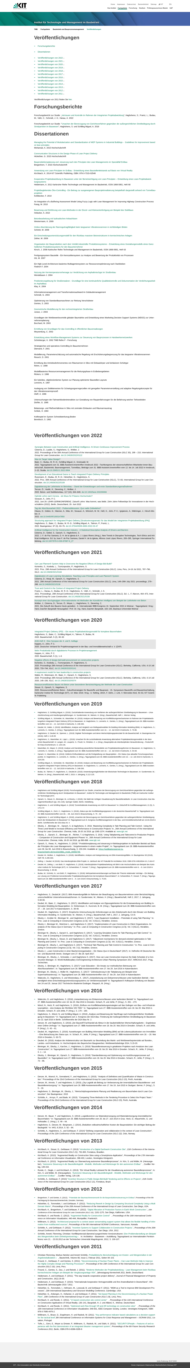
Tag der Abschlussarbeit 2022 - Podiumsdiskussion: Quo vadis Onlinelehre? (68, 508)
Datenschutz (131, 4)
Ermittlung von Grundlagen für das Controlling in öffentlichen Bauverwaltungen (68, 329)
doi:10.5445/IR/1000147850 (52, 516)
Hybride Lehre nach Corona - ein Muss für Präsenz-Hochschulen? (64, 496)
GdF (171, 8)
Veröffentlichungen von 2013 (50, 87)
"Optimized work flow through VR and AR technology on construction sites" (103, 1306)
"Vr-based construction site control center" (88, 1300)
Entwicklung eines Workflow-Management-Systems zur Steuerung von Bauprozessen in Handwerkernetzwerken (83, 337)
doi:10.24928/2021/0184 (51, 572)
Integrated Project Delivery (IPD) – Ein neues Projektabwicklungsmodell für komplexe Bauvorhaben (78, 631)
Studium (142, 8)
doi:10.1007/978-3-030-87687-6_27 (57, 541)
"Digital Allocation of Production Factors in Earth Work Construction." (117, 1210)
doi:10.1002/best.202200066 (94, 492)
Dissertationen (44, 52)
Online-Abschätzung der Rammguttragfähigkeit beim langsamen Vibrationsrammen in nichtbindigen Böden (80, 227)
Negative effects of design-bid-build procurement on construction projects (67, 660)
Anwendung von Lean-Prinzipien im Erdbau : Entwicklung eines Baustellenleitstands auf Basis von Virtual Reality (83, 170)
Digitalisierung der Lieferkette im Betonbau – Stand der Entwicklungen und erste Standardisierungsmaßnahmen (83, 486)
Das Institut (111, 8)
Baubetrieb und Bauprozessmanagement (68, 29)
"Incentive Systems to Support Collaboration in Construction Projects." (102, 1228)
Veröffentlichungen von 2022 (50, 58)
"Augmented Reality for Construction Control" (90, 1216)
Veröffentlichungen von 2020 (50, 64)
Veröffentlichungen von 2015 (50, 81)
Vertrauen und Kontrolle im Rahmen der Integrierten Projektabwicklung (93, 115)
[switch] (176, 4)
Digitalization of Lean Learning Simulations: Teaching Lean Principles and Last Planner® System (77, 576)
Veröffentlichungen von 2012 (50, 90)
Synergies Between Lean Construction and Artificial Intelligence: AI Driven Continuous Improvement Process (82, 447)
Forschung (133, 8)
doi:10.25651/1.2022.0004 (58, 470)
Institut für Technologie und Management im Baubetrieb (66, 22)
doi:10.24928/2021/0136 (49, 584)
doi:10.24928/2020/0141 (65, 668)
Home (113, 4)
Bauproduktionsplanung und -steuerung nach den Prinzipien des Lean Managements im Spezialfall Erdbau (80, 162)
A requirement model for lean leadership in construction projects (63, 672)
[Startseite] (176, 8)
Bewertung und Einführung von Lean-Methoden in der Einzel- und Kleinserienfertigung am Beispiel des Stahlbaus (83, 210)
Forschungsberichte (46, 46)
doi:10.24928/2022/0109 (54, 482)
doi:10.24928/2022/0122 (71, 455)
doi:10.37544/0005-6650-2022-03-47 (82, 526)
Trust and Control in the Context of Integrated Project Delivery (62, 588)
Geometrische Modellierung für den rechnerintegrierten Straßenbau (63, 309)
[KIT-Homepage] (20, 6)
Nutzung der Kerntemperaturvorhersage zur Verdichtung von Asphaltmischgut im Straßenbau (75, 272)
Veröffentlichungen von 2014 (50, 84)
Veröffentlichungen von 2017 (50, 74)
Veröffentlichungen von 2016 (50, 77)
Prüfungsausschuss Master (157, 8)
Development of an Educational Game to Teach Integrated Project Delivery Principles (72, 474)
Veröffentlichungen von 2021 (50, 61)
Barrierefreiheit (143, 4)
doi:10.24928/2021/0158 (79, 596)
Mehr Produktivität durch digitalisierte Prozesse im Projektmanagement (66, 650)
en (170, 4)
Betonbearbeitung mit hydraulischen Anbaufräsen (55, 219)
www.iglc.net (123, 831)
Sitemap (153, 4)
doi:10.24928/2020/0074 (65, 681)
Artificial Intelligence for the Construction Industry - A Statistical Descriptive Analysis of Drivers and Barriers (81, 530)
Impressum (121, 4)
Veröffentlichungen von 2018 (50, 71)
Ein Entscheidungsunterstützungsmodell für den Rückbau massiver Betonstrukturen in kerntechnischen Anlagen (83, 236)
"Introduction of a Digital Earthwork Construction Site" (102, 1149)
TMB (36, 29)
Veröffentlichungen (94, 29)
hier (70, 99)
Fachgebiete (122, 8)
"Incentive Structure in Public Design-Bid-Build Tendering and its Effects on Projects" (104, 1179)
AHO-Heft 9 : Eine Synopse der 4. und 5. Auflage (56, 641)
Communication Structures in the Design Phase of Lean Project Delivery (65, 153)
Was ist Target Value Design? (47, 459)
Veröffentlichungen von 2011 (50, 94)
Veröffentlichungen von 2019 (50, 68)
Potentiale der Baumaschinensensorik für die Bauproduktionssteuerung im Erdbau (101, 1198)
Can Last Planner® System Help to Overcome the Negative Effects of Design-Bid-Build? (73, 564)
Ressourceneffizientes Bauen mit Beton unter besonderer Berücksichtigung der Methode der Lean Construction (83, 684)
